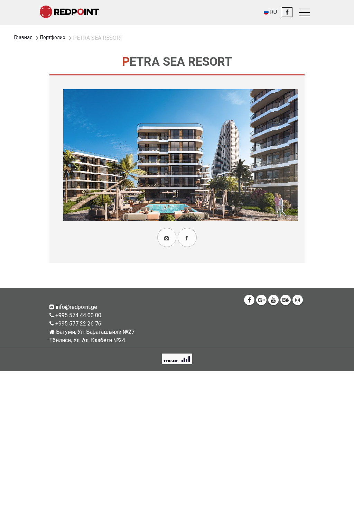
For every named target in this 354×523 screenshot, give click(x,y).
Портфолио (52, 37)
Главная (23, 37)
